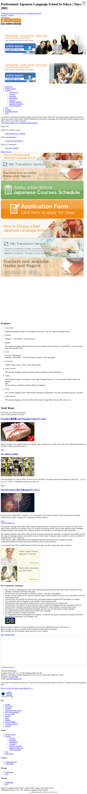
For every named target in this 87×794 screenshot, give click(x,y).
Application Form (11, 762)
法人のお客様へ (11, 722)
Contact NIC (9, 764)
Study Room (9, 754)
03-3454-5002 (13, 677)
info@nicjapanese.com (13, 679)
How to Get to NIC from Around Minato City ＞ (17, 688)
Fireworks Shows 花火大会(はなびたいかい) (20, 490)
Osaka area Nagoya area (13, 710)
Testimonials (9, 772)
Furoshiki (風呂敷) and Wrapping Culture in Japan (23, 419)
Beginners (12, 96)
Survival (12, 94)
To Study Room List (8, 523)
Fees (6, 108)
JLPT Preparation (15, 106)
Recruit (7, 716)
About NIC (9, 87)
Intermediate (13, 98)
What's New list (6, 152)
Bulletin (7, 720)
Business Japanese (15, 102)
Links (7, 718)
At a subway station (9, 454)
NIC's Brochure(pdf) (8, 635)
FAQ (6, 113)
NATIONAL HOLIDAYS (14, 141)
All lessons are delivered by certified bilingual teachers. (19, 123)
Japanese (4, 15)
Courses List (13, 92)
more (2, 450)
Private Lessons (10, 88)
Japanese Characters (16, 104)
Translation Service (11, 111)
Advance (12, 100)
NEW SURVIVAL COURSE (15, 134)
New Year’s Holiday (12, 148)
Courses (8, 90)
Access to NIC (10, 714)
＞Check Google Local (7, 667)
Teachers (8, 110)
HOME (7, 705)
